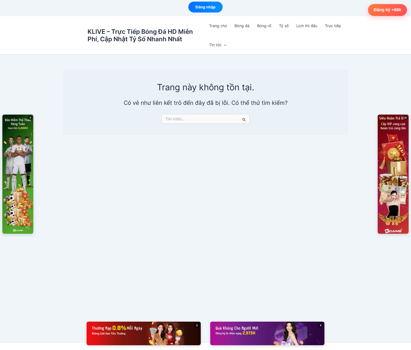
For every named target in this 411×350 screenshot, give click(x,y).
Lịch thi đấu (306, 25)
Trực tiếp (333, 25)
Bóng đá (242, 25)
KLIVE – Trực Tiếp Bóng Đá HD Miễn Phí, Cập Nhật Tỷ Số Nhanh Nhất (140, 35)
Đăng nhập (205, 8)
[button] (224, 44)
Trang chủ (218, 25)
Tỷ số (284, 25)
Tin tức (215, 44)
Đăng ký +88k (387, 9)
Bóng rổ (264, 25)
